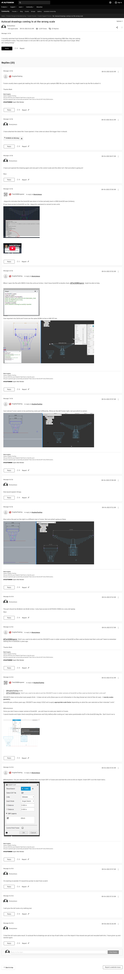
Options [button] (119, 21)
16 (9, 923)
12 (9, 677)
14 (9, 868)
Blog (21, 11)
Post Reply (113, 952)
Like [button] (15, 48)
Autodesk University (50, 11)
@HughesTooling (12, 691)
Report (22, 48)
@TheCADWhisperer (77, 283)
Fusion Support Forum (44, 16)
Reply (7, 48)
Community (5, 11)
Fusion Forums (32, 16)
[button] (122, 27)
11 (9, 627)
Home (3, 16)
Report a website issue (113, 967)
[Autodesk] (7, 2)
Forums (14, 11)
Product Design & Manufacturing (16, 16)
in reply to (34, 194)
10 (9, 596)
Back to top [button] (9, 967)
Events (27, 11)
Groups (33, 11)
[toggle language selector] (110, 2)
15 (9, 896)
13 (9, 767)
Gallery (39, 11)
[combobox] (34, 2)
